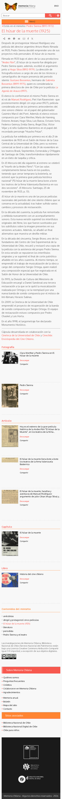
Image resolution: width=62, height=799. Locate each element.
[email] (24, 38)
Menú (32, 21)
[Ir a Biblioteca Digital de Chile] (31, 779)
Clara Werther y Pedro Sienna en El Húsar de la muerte (37, 354)
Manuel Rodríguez (21, 99)
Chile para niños (11, 730)
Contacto (7, 709)
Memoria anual (10, 697)
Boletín (6, 701)
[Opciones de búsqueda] (58, 15)
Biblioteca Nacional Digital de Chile (20, 726)
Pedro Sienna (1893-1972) (40, 25)
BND (56, 5)
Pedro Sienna (26, 385)
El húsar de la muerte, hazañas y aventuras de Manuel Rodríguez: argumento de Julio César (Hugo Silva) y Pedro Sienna (39, 494)
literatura (7, 627)
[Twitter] (32, 38)
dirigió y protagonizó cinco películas (21, 620)
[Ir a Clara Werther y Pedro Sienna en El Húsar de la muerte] (10, 362)
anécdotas (8, 616)
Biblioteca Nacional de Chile (17, 722)
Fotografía (8, 346)
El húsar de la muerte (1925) (16, 623)
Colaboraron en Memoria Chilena (19, 688)
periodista (8, 631)
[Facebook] (28, 38)
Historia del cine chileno (31, 574)
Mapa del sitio (10, 705)
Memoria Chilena (19, 6)
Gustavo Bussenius (20, 80)
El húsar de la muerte (30, 532)
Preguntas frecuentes (14, 681)
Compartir (24, 364)
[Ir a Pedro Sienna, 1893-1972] (10, 406)
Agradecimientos (11, 692)
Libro (5, 568)
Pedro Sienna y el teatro (15, 634)
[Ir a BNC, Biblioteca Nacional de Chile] (31, 767)
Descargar (24, 360)
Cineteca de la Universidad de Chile (21, 335)
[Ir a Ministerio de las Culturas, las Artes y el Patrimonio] (31, 752)
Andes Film (8, 62)
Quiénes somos (11, 677)
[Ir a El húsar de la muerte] (10, 555)
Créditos (7, 685)
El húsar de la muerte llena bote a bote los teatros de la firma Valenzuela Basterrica (39, 462)
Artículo (6, 420)
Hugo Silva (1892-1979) (22, 69)
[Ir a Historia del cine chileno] (10, 586)
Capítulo (7, 526)
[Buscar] (50, 15)
